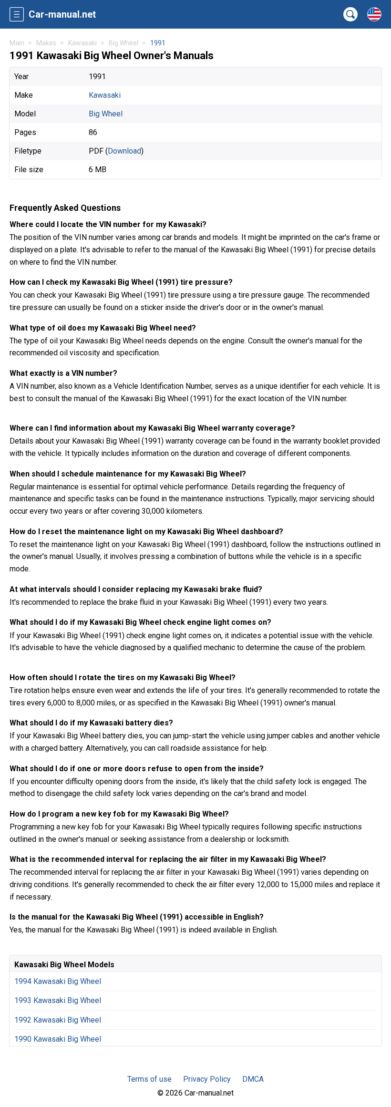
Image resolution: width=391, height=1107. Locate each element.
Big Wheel (106, 113)
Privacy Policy (207, 1079)
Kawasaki (105, 95)
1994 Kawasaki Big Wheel (57, 981)
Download (124, 150)
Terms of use (149, 1079)
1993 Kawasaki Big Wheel (57, 1000)
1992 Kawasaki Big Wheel (57, 1019)
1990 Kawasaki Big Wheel (57, 1039)
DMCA (253, 1079)
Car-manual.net (62, 14)
